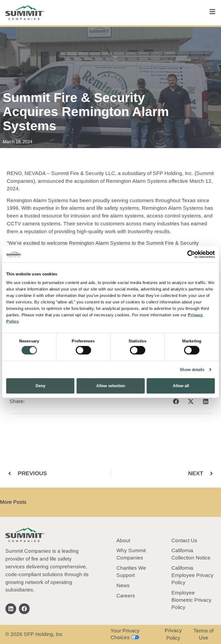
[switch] (83, 350)
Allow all (181, 385)
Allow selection (110, 385)
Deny (40, 385)
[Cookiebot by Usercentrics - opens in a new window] (191, 254)
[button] (176, 401)
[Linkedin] (10, 608)
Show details (192, 369)
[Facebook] (24, 608)
